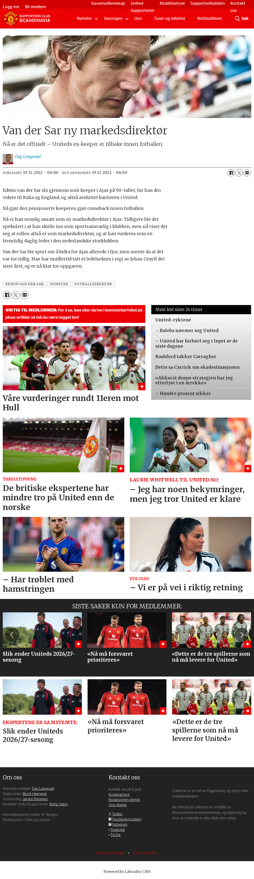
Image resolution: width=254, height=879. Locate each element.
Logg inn (11, 7)
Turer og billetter (169, 18)
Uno (138, 18)
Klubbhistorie (172, 3)
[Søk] (237, 18)
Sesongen (113, 18)
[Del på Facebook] (231, 172)
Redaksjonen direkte (124, 800)
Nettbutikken (209, 18)
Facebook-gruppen (126, 819)
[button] (12, 635)
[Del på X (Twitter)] (239, 172)
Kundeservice (119, 794)
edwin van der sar (24, 284)
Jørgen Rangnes (35, 799)
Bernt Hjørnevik (35, 794)
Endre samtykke (145, 853)
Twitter (117, 814)
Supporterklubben (207, 3)
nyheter (59, 284)
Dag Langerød (43, 789)
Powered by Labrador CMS (127, 871)
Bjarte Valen (58, 804)
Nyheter (84, 18)
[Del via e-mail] (247, 172)
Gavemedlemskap (108, 3)
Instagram (119, 824)
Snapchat (118, 830)
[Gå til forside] (27, 19)
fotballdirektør (93, 284)
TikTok (116, 835)
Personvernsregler (111, 853)
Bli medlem (35, 7)
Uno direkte (118, 805)
